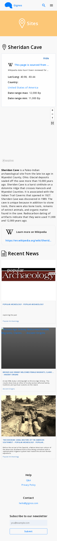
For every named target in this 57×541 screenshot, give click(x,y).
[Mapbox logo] (8, 160)
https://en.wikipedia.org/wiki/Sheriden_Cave (28, 240)
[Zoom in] (52, 110)
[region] (28, 135)
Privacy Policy (28, 484)
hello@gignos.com (28, 503)
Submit (28, 531)
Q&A (28, 480)
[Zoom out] (52, 114)
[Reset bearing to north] (52, 118)
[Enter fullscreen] (52, 123)
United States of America (23, 87)
